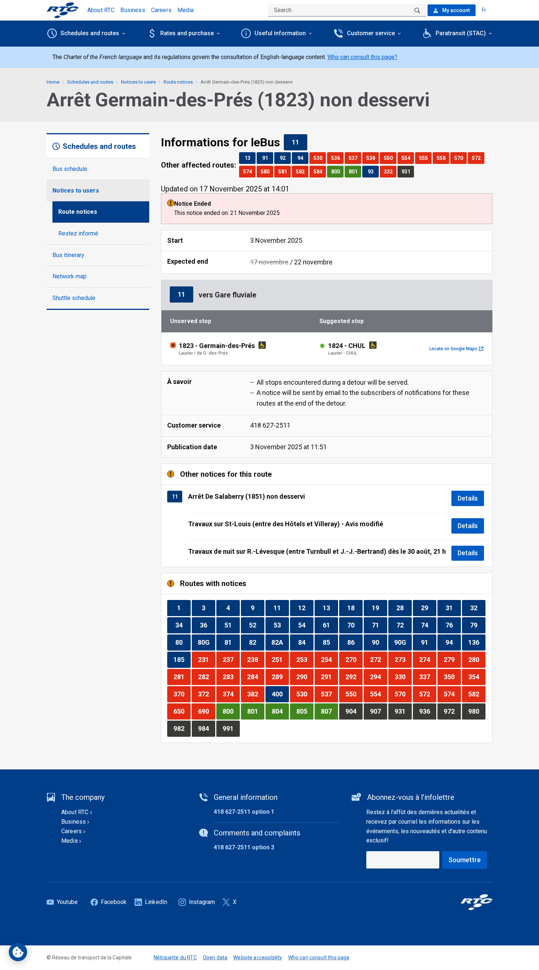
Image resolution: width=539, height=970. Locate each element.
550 (390, 158)
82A (280, 642)
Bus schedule (69, 168)
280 (476, 659)
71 (379, 625)
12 (306, 608)
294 (378, 677)
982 (182, 728)
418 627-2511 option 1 (244, 811)
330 (403, 677)
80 (183, 642)
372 (206, 694)
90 (379, 642)
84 (306, 642)
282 (206, 677)
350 (452, 677)
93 (373, 171)
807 (329, 711)
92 (285, 158)
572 (478, 158)
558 (442, 158)
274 (427, 659)
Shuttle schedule (73, 297)
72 (404, 625)
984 (206, 728)
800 (337, 171)
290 (305, 677)
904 (354, 711)
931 (407, 171)
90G (403, 642)
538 (372, 158)
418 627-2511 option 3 (244, 847)
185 (182, 659)
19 (379, 608)
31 (453, 608)
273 (403, 659)
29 (428, 608)
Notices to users (75, 190)
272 (378, 659)
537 (354, 158)
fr (484, 10)
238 (255, 659)
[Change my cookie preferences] (18, 952)
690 (206, 711)
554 (407, 158)
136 (476, 642)
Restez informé (78, 233)
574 (249, 171)
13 (250, 158)
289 (280, 677)
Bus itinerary (68, 255)
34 (183, 625)
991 (231, 728)
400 (280, 694)
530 (319, 158)
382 (255, 694)
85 (330, 642)
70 (355, 625)
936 (427, 711)
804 (280, 711)
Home (53, 82)
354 (476, 677)
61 (330, 625)
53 (281, 625)
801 (354, 171)
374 (231, 694)
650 (182, 711)
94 (302, 158)
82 (256, 642)
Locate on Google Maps (456, 349)
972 (452, 711)
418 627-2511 (270, 425)
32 (477, 608)
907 (378, 711)
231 (206, 659)
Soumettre (464, 860)
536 (337, 158)
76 (453, 625)
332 (390, 171)
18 (355, 608)
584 (319, 171)
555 (425, 158)
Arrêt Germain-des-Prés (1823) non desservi (247, 82)
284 (255, 677)
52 (256, 625)
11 (299, 142)
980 (476, 711)
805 (305, 711)
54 (306, 625)
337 (427, 677)
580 (266, 171)
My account (455, 10)
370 (182, 694)
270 (354, 659)
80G (206, 642)
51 (232, 625)
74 (428, 625)
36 (207, 625)
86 (355, 642)
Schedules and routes (90, 82)
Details (468, 498)
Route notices (77, 211)
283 (231, 677)
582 (302, 171)
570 (460, 158)
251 (280, 659)
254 (329, 659)
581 (284, 171)
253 (305, 659)
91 (267, 158)
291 (329, 677)
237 (231, 659)
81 (232, 642)
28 (404, 608)
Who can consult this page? (362, 57)
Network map (69, 276)
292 (354, 677)
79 (477, 625)
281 (182, 677)
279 (452, 659)
